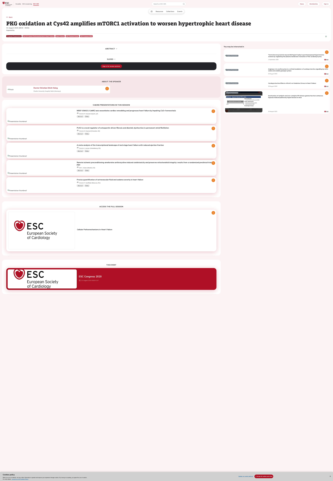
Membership (313, 4)
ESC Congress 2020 (90, 276)
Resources (159, 11)
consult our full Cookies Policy (20, 479)
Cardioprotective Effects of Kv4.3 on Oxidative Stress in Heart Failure (292, 83)
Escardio (18, 4)
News (302, 4)
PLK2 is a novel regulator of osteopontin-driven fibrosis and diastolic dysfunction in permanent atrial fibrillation (123, 128)
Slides (87, 116)
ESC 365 (36, 4)
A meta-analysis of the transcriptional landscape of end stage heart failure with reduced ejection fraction (120, 145)
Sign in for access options (111, 66)
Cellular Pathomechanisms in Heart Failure (94, 229)
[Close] (330, 476)
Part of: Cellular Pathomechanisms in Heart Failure (38, 36)
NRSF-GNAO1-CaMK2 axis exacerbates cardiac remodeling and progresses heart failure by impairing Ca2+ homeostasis (126, 110)
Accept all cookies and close (264, 476)
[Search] (183, 4)
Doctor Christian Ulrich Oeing (45, 88)
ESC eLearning (27, 4)
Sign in (326, 4)
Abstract (80, 116)
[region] (166, 476)
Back (10, 17)
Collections (170, 11)
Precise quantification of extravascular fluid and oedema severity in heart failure (110, 180)
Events (179, 11)
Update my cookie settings (245, 476)
